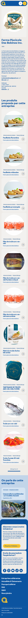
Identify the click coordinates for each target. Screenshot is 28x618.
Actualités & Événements (11, 581)
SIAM (3, 590)
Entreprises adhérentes (10, 578)
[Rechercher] (20, 3)
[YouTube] (13, 570)
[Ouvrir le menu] (25, 3)
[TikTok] (17, 570)
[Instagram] (8, 570)
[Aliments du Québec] (3, 3)
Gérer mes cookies (5, 610)
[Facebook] (4, 570)
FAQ (3, 587)
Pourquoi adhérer (8, 584)
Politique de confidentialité (6, 612)
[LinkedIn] (21, 570)
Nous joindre (6, 593)
